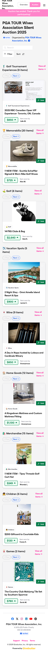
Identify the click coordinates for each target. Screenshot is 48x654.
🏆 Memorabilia (11, 166)
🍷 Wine (9, 348)
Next (15, 76)
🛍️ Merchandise (11, 469)
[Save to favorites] (42, 84)
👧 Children (10, 530)
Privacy (25, 641)
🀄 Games (9, 587)
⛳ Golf (8, 227)
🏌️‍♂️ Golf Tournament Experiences (17, 106)
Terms (32, 641)
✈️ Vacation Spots (12, 288)
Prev (7, 76)
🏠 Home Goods (11, 409)
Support (16, 641)
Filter (9, 54)
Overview (24, 5)
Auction (35, 5)
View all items (42, 67)
